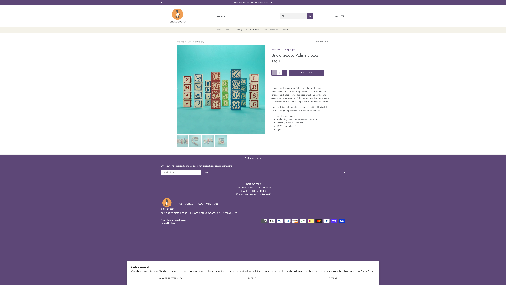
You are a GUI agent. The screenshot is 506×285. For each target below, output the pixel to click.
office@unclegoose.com (245, 194)
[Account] (336, 16)
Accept (252, 278)
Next (327, 41)
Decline (333, 278)
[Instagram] (162, 2)
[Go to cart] (342, 16)
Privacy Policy (367, 271)
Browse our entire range (195, 41)
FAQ (180, 203)
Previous (319, 41)
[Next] (261, 90)
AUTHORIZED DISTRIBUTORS (174, 213)
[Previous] (180, 90)
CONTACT (189, 203)
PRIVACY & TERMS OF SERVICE (205, 213)
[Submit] (310, 16)
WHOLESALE (212, 203)
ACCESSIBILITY (230, 213)
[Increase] (284, 73)
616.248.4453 (264, 194)
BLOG (200, 203)
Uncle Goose (277, 49)
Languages (290, 49)
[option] (221, 89)
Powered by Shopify (169, 223)
